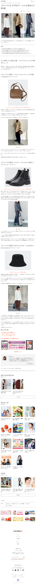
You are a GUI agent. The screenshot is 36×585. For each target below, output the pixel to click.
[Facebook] (23, 570)
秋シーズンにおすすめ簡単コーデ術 (8, 335)
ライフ (18, 540)
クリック (20, 351)
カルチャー (18, 542)
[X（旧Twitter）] (20, 570)
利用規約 (19, 558)
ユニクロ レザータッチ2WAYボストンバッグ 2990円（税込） (18, 107)
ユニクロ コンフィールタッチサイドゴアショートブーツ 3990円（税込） (18, 188)
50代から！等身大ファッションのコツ (9, 333)
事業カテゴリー (17, 574)
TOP (1, 368)
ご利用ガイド (15, 575)
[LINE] (18, 570)
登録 (24, 556)
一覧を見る (18, 495)
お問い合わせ (20, 575)
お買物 (18, 543)
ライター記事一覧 (29, 363)
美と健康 (17, 538)
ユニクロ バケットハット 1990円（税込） (18, 272)
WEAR (19, 147)
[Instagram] (13, 570)
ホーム (18, 534)
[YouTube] (15, 570)
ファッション (18, 536)
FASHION (4, 368)
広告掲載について (22, 574)
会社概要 (12, 574)
